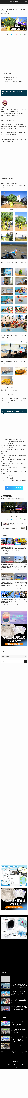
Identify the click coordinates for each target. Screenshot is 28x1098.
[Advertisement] (14, 52)
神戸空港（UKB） (7, 496)
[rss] (16, 1061)
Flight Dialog (7, 1064)
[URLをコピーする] (25, 34)
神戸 (4, 498)
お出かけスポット (19, 498)
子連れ (8, 498)
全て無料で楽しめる (10, 79)
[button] (3, 34)
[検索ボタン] (26, 2)
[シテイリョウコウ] (14, 2)
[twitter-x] (10, 1061)
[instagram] (12, 1061)
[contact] (17, 1061)
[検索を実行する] (25, 661)
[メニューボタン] (2, 2)
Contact (17, 1064)
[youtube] (14, 1061)
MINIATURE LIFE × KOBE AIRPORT (13, 81)
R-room (21, 1064)
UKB (13, 498)
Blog (12, 1064)
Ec (14, 1064)
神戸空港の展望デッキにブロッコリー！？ (14, 77)
